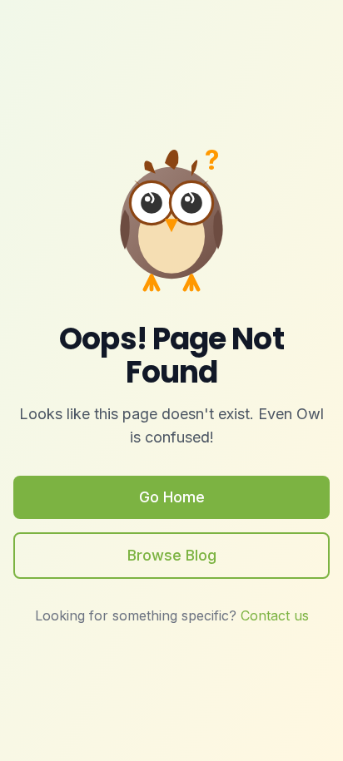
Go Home (172, 497)
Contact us (275, 615)
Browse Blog (171, 555)
